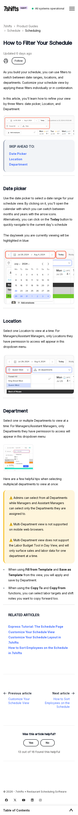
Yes (31, 742)
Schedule (13, 30)
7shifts (7, 26)
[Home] (15, 8)
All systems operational (49, 8)
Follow (19, 60)
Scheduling (33, 30)
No (47, 742)
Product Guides (27, 26)
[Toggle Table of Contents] (71, 810)
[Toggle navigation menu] (72, 8)
